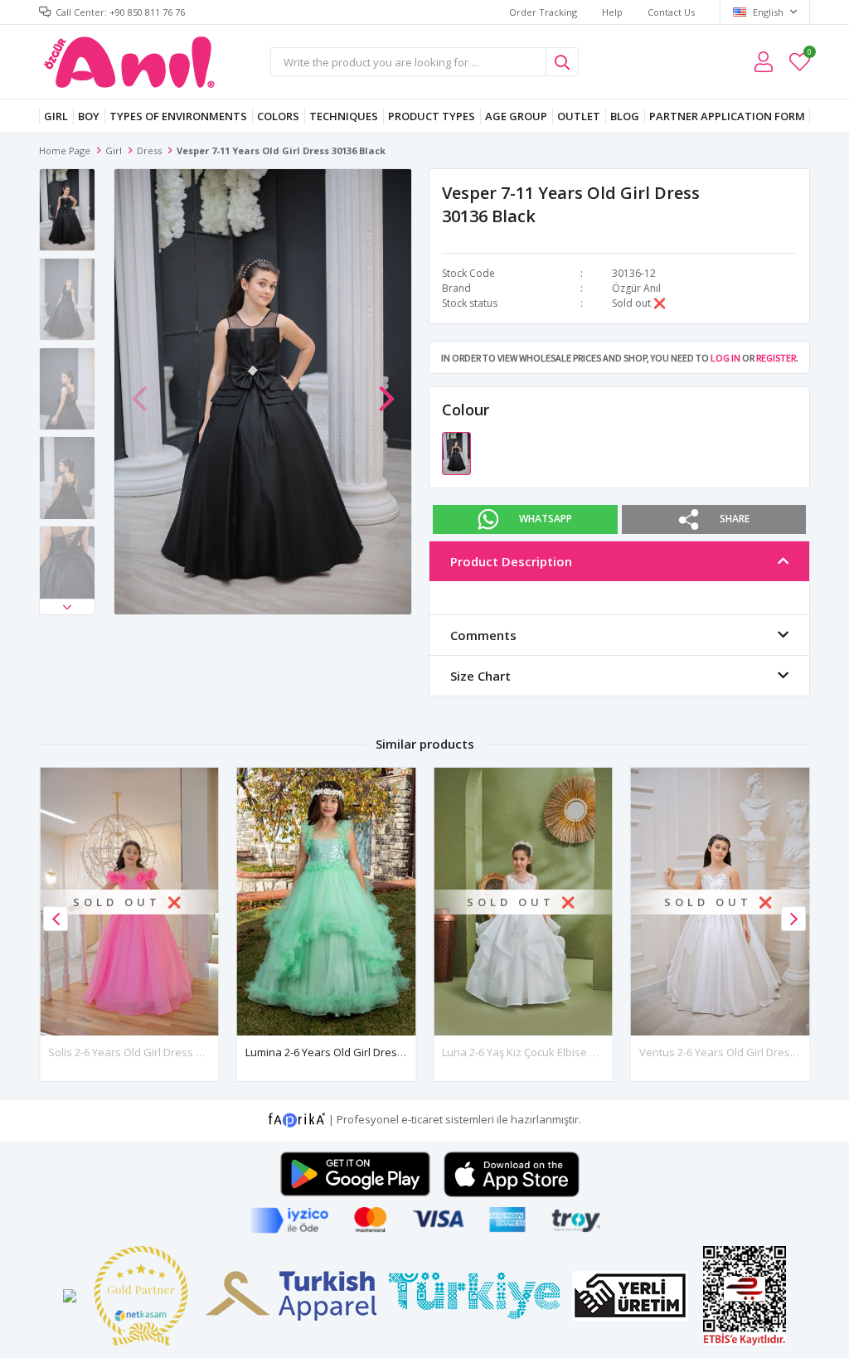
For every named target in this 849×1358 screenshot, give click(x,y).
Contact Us (671, 12)
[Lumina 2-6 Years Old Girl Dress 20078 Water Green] (326, 901)
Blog (624, 116)
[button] (67, 607)
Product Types (431, 116)
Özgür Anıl (636, 288)
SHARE (735, 519)
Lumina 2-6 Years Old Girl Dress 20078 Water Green (373, 1052)
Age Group (516, 116)
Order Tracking (543, 12)
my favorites (809, 54)
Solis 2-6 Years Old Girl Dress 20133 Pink (148, 1052)
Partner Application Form (727, 116)
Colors (278, 116)
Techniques (343, 116)
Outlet (578, 116)
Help (612, 12)
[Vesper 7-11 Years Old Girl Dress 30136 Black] (456, 451)
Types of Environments (178, 116)
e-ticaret (422, 1119)
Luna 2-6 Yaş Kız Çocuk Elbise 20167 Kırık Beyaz (559, 1052)
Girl (56, 116)
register (776, 358)
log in (725, 358)
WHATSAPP (545, 519)
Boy (88, 116)
